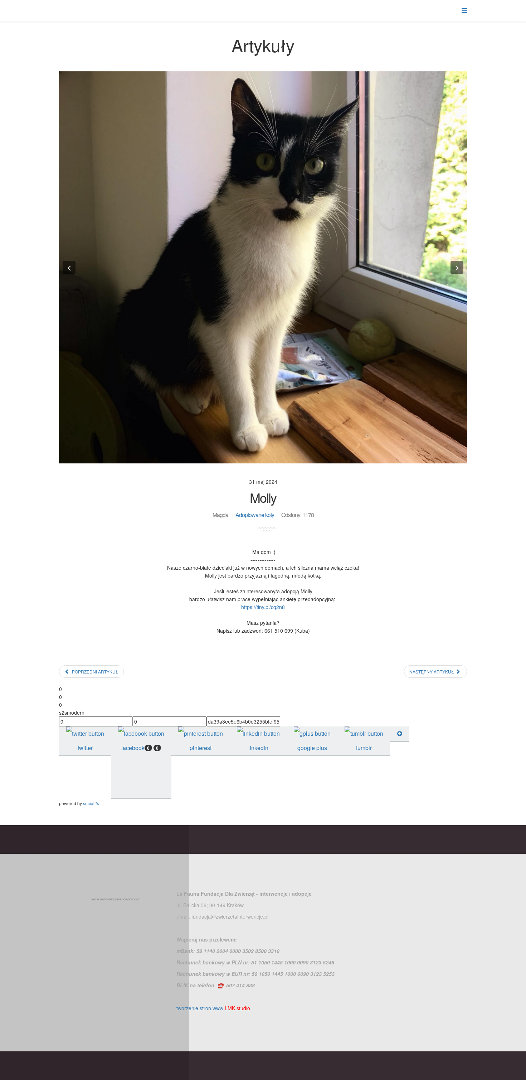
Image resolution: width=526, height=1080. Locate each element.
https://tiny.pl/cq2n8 (263, 606)
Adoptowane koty (254, 515)
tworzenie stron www (199, 1008)
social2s (91, 803)
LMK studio (237, 1008)
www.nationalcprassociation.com (116, 899)
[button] (69, 267)
